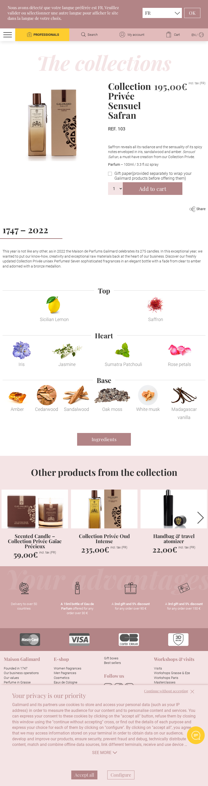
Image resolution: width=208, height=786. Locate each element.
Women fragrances (67, 668)
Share (200, 209)
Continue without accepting (166, 691)
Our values (11, 678)
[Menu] (7, 34)
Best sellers (112, 663)
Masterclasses (165, 682)
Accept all (84, 775)
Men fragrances (65, 673)
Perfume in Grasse (17, 682)
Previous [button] (7, 518)
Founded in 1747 (15, 668)
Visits (158, 668)
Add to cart (152, 188)
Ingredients (104, 439)
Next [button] (201, 518)
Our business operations (21, 673)
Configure (121, 775)
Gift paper (153, 176)
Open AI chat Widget (196, 735)
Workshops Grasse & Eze (172, 673)
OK (192, 13)
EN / (195, 35)
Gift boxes (111, 658)
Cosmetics (62, 678)
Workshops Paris (166, 678)
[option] (35, 527)
